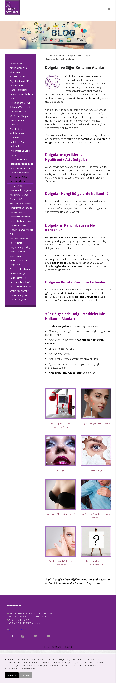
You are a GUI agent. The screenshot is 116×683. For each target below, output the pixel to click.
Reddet (25, 675)
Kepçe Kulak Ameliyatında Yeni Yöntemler (18, 67)
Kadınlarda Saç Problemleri (17, 144)
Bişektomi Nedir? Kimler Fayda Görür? (21, 83)
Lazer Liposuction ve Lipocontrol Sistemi (20, 170)
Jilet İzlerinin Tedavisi (20, 111)
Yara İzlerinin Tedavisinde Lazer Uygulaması (19, 260)
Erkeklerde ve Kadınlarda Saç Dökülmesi (17, 133)
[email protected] (18, 629)
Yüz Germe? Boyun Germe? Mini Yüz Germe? (19, 120)
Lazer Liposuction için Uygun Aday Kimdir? (20, 288)
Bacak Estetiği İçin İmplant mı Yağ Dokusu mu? (21, 94)
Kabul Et (12, 675)
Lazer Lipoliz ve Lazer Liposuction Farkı (20, 223)
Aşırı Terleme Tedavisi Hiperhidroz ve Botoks (21, 205)
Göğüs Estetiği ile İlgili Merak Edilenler (20, 249)
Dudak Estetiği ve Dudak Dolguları (18, 297)
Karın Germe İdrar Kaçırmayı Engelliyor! (20, 279)
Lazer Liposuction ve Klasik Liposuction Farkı (21, 161)
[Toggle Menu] (109, 9)
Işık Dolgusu (60, 470)
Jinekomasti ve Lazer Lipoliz (20, 152)
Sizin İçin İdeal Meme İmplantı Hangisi (20, 271)
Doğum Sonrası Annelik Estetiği (21, 232)
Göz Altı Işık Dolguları (96, 470)
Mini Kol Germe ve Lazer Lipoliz (19, 240)
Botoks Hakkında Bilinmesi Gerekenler (20, 214)
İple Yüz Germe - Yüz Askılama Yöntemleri (20, 104)
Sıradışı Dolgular (18, 76)
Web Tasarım (65, 646)
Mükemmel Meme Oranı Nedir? (61, 514)
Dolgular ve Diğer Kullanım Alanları (96, 423)
